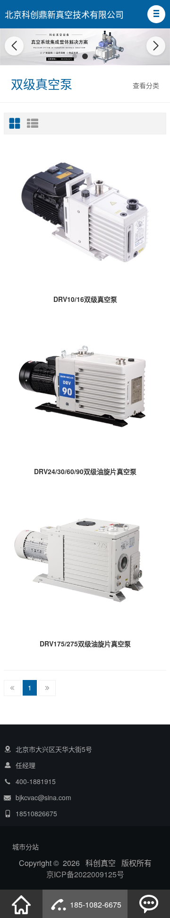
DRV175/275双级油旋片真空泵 (85, 643)
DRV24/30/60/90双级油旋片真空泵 (85, 471)
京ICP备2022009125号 (85, 874)
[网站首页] (21, 904)
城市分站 (25, 846)
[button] (156, 14)
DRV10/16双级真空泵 (85, 299)
